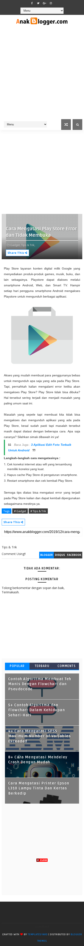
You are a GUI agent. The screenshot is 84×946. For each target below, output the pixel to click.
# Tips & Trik (38, 511)
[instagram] (51, 3)
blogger (46, 555)
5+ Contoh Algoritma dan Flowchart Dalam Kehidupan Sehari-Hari (36, 710)
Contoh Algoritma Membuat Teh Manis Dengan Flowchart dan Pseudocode (39, 684)
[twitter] (38, 3)
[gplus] (44, 3)
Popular (17, 666)
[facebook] (32, 3)
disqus (60, 555)
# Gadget (20, 511)
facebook (74, 555)
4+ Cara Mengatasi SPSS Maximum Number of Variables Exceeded (39, 736)
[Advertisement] (42, 75)
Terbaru (42, 666)
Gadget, (15, 245)
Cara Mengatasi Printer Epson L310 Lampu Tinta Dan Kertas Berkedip (38, 788)
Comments (67, 666)
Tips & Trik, (28, 245)
